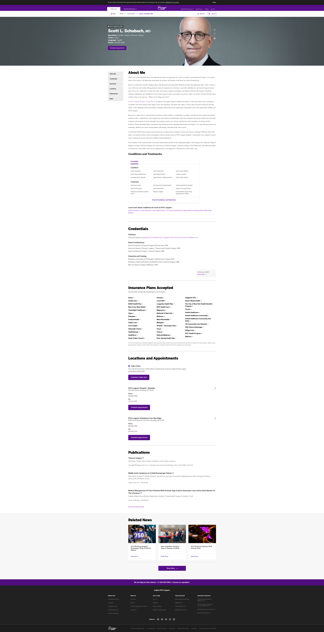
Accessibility (194, 628)
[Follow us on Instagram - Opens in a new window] (166, 619)
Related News (140, 520)
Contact (207, 9)
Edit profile (201, 274)
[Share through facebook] (214, 29)
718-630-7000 (119, 43)
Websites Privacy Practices (183, 628)
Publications (114, 94)
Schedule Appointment (117, 48)
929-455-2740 (132, 426)
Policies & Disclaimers (162, 628)
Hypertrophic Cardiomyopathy (193, 210)
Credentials (113, 79)
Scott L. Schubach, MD (146, 13)
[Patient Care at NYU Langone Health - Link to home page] (162, 7)
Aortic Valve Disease (158, 210)
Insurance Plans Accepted (150, 288)
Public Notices (172, 628)
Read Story (134, 556)
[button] (214, 2)
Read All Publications (136, 507)
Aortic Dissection (145, 210)
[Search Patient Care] (198, 14)
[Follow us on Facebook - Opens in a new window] (158, 619)
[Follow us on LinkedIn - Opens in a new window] (174, 619)
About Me (113, 74)
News (111, 99)
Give (212, 9)
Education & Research (129, 9)
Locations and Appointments (153, 358)
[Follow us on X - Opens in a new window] (162, 619)
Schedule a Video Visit (139, 377)
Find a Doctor (131, 13)
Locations (113, 89)
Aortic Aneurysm (133, 210)
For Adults (134, 161)
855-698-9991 (213, 628)
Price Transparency (151, 628)
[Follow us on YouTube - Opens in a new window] (170, 619)
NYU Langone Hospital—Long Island (142, 101)
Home (121, 13)
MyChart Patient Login (186, 9)
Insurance (113, 84)
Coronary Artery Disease (174, 210)
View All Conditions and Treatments (164, 200)
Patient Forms (199, 9)
